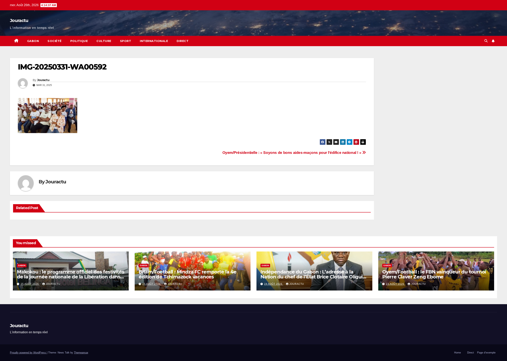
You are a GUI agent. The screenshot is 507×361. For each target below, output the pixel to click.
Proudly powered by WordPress (28, 352)
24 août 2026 (273, 284)
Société (55, 41)
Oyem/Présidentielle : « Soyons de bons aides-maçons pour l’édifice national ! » (292, 152)
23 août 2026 (395, 284)
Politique (79, 41)
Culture (103, 41)
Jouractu (19, 20)
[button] (486, 41)
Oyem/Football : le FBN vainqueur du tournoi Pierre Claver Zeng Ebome (434, 274)
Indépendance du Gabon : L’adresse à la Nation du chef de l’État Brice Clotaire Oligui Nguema (311, 277)
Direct (183, 41)
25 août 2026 (30, 284)
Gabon (33, 41)
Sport (125, 41)
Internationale (154, 41)
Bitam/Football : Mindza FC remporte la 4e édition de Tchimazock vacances (187, 274)
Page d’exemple (486, 352)
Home (457, 352)
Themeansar (81, 352)
